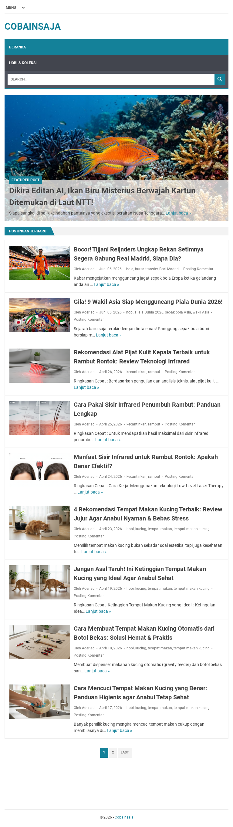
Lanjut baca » (178, 213)
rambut (154, 372)
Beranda (17, 47)
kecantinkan (137, 372)
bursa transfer (146, 269)
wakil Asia (201, 312)
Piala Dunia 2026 (149, 312)
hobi (129, 312)
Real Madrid (169, 269)
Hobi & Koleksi (23, 63)
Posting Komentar (198, 269)
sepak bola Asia (178, 312)
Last (125, 752)
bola (129, 269)
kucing (140, 529)
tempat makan (160, 529)
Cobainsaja (33, 26)
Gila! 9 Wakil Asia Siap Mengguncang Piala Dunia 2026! (148, 301)
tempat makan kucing (192, 529)
